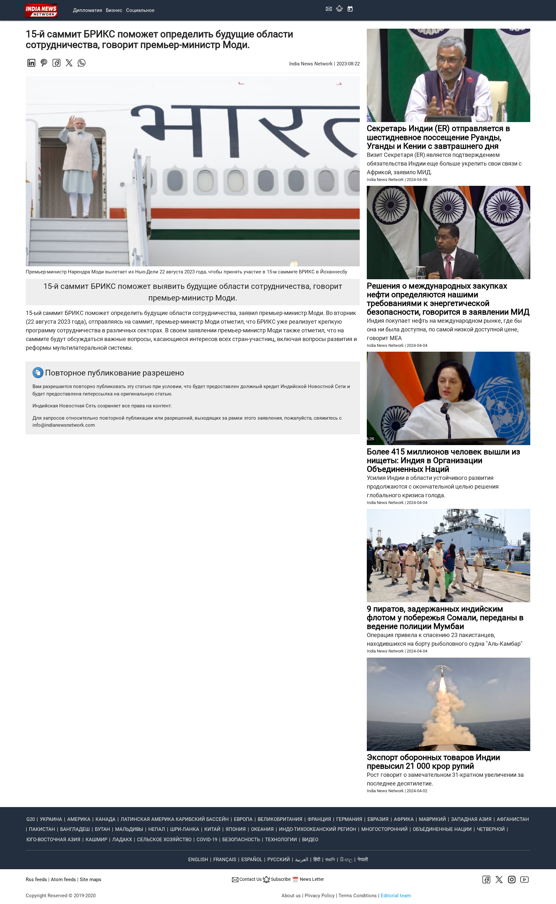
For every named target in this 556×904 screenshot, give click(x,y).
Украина (51, 819)
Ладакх (122, 839)
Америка (78, 819)
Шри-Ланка (184, 829)
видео (310, 839)
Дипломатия (87, 10)
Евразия (378, 819)
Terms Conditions (357, 896)
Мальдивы (129, 829)
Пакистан (42, 829)
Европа (243, 819)
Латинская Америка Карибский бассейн (175, 819)
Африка (404, 819)
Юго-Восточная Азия (53, 839)
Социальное (140, 10)
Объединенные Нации (442, 829)
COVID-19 (207, 839)
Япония (236, 829)
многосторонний (384, 829)
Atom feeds (63, 879)
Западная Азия (471, 819)
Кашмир (96, 839)
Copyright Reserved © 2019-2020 (61, 896)
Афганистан (513, 819)
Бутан (102, 829)
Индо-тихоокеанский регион (317, 829)
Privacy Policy (320, 896)
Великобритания (280, 819)
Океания (262, 829)
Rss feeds (36, 879)
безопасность (241, 839)
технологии (281, 839)
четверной (491, 829)
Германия (349, 819)
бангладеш (75, 829)
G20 (30, 819)
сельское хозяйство (164, 839)
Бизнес (114, 10)
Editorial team (396, 896)
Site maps (90, 879)
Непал (156, 829)
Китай (212, 829)
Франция (319, 819)
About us (291, 896)
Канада (106, 819)
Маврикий (432, 819)
